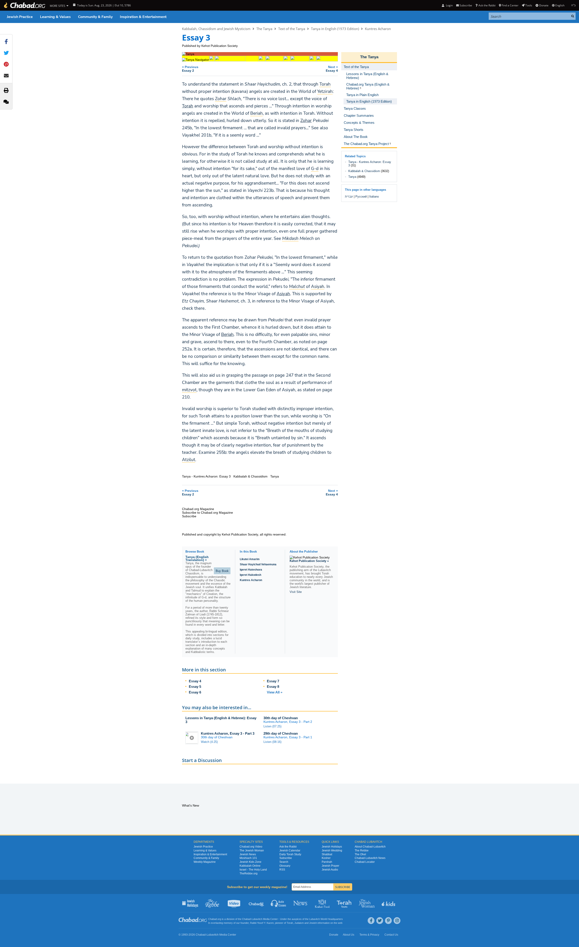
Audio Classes (278, 903)
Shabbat (327, 854)
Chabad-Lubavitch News (370, 858)
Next (332, 68)
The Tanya (264, 28)
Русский (361, 196)
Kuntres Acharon (378, 28)
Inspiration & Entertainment (143, 16)
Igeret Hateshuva (251, 569)
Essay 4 (195, 681)
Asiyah (283, 294)
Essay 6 (195, 692)
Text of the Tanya (291, 28)
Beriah (227, 335)
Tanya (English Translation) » (197, 558)
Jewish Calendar (289, 850)
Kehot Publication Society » (309, 561)
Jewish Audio (330, 869)
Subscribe (285, 858)
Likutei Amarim (250, 559)
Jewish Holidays (332, 846)
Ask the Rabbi (486, 5)
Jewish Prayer (330, 865)
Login (449, 5)
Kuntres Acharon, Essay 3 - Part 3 (227, 733)
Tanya (352, 176)
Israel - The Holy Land (253, 869)
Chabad (246, 919)
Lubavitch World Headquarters (326, 919)
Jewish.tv (234, 903)
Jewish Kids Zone (250, 861)
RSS (282, 869)
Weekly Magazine (205, 861)
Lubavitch (257, 919)
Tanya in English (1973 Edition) (335, 28)
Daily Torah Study (290, 854)
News (300, 903)
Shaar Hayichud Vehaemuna (258, 564)
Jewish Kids (389, 903)
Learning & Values (55, 16)
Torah (187, 106)
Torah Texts (344, 903)
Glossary (284, 865)
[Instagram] (397, 920)
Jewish (313, 923)
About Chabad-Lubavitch (370, 846)
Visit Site (296, 592)
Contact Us (391, 934)
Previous (190, 68)
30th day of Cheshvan (280, 718)
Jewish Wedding (332, 850)
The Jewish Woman (252, 850)
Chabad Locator (365, 861)
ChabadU (256, 903)
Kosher (326, 858)
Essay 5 (195, 686)
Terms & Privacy (369, 934)
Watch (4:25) (209, 742)
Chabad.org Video (251, 846)
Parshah (327, 861)
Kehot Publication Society (219, 46)
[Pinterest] (388, 920)
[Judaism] (24, 5)
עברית (349, 196)
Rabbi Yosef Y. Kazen (262, 923)
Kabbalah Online (250, 865)
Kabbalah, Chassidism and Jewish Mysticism (216, 28)
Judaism (299, 923)
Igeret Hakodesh (250, 574)
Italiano (374, 196)
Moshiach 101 (248, 858)
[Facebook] (371, 920)
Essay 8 (273, 686)
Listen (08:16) (272, 742)
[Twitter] (379, 920)
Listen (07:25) (272, 726)
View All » (274, 692)
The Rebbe (362, 850)
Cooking (322, 903)
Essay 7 (273, 681)
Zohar (306, 121)
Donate (543, 5)
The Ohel (360, 854)
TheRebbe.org (249, 873)
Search (283, 861)
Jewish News (248, 854)
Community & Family (95, 16)
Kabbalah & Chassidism (364, 171)
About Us (348, 934)
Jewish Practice (20, 16)
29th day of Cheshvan (280, 733)
